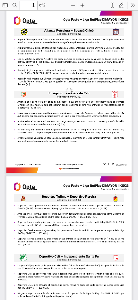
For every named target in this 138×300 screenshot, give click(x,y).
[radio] (112, 5)
